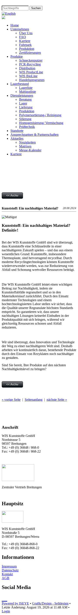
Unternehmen (19, 29)
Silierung (25, 119)
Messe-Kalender (30, 150)
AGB (5, 578)
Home (14, 25)
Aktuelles (16, 138)
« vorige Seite (11, 399)
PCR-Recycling (30, 64)
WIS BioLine (28, 76)
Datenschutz (10, 570)
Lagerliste (25, 88)
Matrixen (25, 146)
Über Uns (25, 33)
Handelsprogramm (31, 80)
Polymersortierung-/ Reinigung (40, 115)
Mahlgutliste (27, 91)
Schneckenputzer (30, 60)
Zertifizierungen (30, 52)
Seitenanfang (33, 399)
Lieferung (25, 107)
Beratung (25, 99)
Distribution (27, 68)
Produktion (26, 49)
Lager (23, 103)
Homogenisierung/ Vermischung (41, 123)
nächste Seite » (57, 399)
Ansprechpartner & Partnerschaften (34, 134)
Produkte (16, 56)
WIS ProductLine (31, 72)
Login (6, 611)
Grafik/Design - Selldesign (50, 603)
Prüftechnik (27, 127)
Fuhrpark (25, 45)
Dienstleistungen (21, 95)
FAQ (22, 37)
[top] (4, 598)
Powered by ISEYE (15, 603)
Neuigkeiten (27, 142)
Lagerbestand (19, 84)
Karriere (24, 41)
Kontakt (7, 574)
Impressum (9, 566)
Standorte (16, 130)
